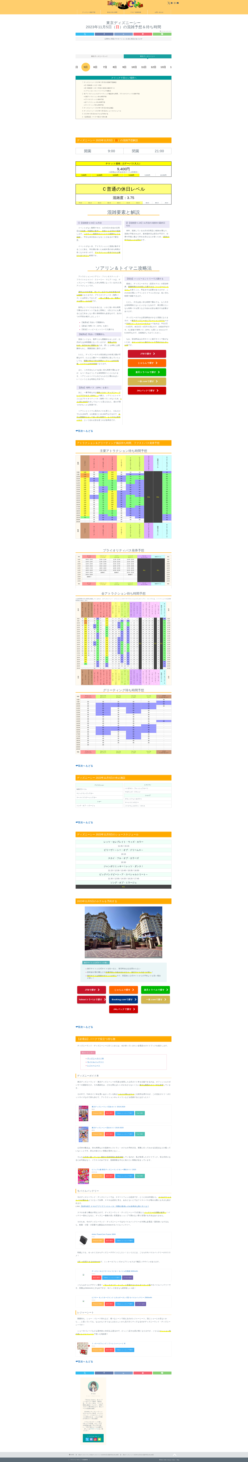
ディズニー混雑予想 (88, 12)
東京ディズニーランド (99, 80)
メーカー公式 (128, 1326)
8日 (115, 91)
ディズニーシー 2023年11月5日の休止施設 (98, 132)
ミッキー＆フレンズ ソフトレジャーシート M (108, 1392)
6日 (95, 91)
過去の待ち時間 (112, 12)
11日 (144, 91)
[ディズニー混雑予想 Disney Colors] (124, 9)
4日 (76, 91)
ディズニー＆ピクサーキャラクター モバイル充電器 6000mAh (115, 1319)
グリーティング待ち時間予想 (94, 129)
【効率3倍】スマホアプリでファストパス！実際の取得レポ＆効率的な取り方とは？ (114, 1255)
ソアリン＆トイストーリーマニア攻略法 (98, 115)
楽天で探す (109, 1161)
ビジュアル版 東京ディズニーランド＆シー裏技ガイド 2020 (114, 1218)
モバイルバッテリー (95, 1110)
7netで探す (139, 1161)
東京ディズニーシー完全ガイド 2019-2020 (108, 1176)
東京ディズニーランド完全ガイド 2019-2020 (108, 1155)
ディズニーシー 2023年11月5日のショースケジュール (102, 135)
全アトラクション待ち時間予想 (95, 126)
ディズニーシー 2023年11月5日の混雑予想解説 (100, 106)
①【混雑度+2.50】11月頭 (93, 109)
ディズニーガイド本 (95, 1107)
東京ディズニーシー (147, 80)
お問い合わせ (159, 12)
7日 (105, 91)
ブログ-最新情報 (135, 12)
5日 (86, 91)
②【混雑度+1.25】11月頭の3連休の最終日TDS (100, 112)
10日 (134, 91)
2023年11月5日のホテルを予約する (96, 138)
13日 (163, 91)
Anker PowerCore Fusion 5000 (104, 1283)
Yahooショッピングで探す (125, 1161)
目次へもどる (85, 455)
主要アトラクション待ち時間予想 (96, 121)
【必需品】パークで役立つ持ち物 (95, 141)
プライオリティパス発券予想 (94, 123)
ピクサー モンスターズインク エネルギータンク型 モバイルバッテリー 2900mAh (122, 1346)
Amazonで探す (97, 1161)
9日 (124, 91)
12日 (153, 91)
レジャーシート (93, 1114)
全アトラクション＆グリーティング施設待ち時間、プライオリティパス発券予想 (112, 118)
